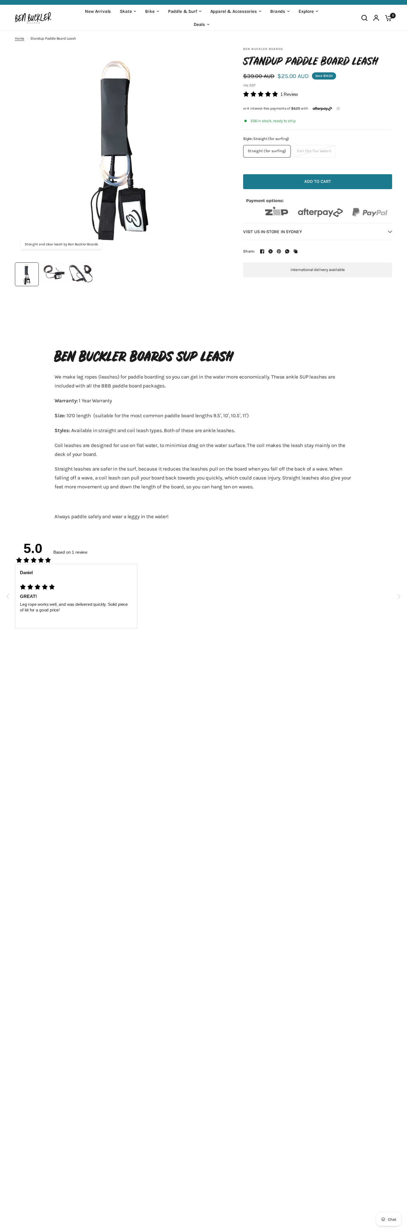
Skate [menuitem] (126, 11)
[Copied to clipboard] (295, 251)
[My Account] (376, 18)
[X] (270, 251)
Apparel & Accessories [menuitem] (233, 11)
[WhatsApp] (287, 251)
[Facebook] (262, 251)
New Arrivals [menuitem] (98, 11)
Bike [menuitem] (149, 11)
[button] (270, 94)
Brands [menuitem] (277, 11)
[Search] (364, 18)
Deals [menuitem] (199, 24)
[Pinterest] (278, 251)
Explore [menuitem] (306, 11)
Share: (249, 251)
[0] (387, 18)
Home (19, 38)
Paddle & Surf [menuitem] (182, 11)
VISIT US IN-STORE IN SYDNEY (272, 231)
